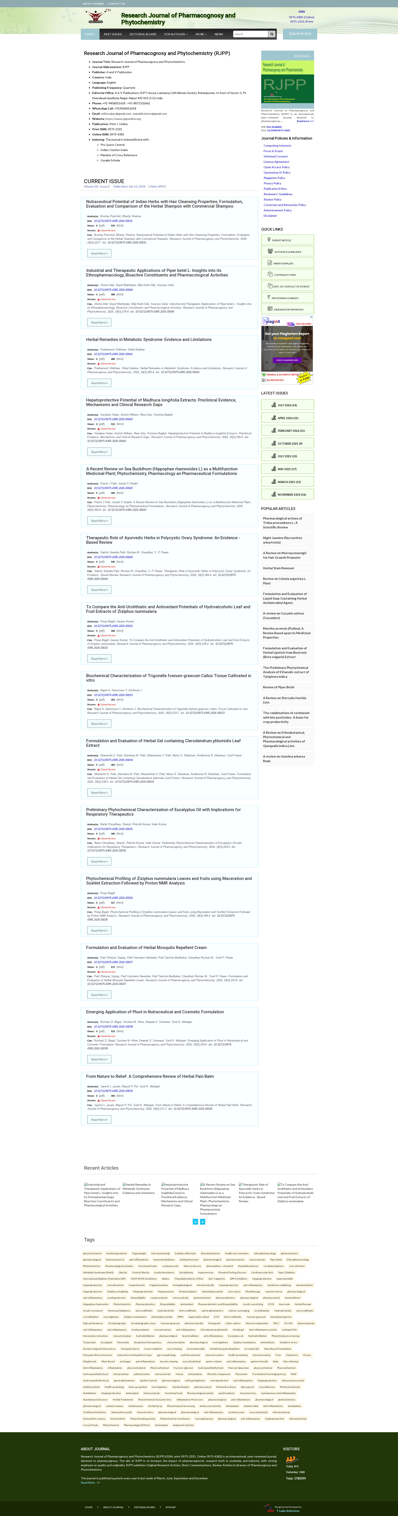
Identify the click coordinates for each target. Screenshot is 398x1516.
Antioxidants (268, 1342)
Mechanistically (205, 1285)
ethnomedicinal (281, 1412)
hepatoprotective (262, 1278)
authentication (142, 1373)
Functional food (173, 1393)
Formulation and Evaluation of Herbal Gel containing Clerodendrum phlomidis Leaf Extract (163, 743)
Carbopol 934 (289, 1329)
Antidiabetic (89, 1393)
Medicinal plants (188, 1291)
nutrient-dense (273, 1291)
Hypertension (206, 1272)
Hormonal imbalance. (119, 1310)
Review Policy (273, 199)
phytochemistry (289, 1253)
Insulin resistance (93, 1310)
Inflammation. (115, 1367)
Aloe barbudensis (210, 1253)
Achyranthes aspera (94, 1418)
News (219, 34)
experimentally (285, 1278)
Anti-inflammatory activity (263, 1329)
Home (89, 34)
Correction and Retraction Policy (285, 205)
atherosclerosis (192, 1265)
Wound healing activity (142, 1418)
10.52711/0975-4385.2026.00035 (113, 829)
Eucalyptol (106, 1342)
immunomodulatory (164, 1259)
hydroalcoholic (166, 1310)
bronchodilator (190, 1335)
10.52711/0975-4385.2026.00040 (113, 289)
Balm (275, 1361)
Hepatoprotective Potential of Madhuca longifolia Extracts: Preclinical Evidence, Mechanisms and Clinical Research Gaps (161, 402)
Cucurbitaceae (267, 1386)
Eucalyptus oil (235, 1335)
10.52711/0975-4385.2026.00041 (113, 354)
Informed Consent (276, 156)
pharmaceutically (194, 1323)
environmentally (196, 1348)
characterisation (214, 1354)
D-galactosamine (159, 1285)
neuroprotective (219, 1380)
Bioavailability (167, 1304)
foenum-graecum (256, 1316)
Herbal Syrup (155, 1405)
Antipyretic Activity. (183, 1425)
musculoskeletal (192, 1361)
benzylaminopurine (281, 1316)
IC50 (216, 1316)
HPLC (276, 1323)
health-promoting (238, 1354)
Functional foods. (147, 1265)
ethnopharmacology (265, 1253)
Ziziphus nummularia (135, 1316)
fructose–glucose (183, 1367)
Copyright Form (284, 274)
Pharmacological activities (119, 1265)
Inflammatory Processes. (190, 1399)
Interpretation (121, 1373)
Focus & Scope (273, 151)
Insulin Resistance (164, 1272)
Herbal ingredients (116, 1253)
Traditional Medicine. (94, 1412)
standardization (304, 1285)
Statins (165, 1278)
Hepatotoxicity (166, 1291)
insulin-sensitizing (253, 1304)
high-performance (93, 1323)
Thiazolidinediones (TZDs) (188, 1278)
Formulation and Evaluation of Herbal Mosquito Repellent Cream (146, 947)
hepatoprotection (228, 1285)
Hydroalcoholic (282, 1310)
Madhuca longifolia (117, 1291)
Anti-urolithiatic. (233, 1316)
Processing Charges (284, 298)
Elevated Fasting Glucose (232, 1272)
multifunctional (91, 1386)
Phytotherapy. (252, 1291)
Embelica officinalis (185, 1253)
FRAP (293, 1373)
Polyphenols (90, 1361)
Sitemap (171, 1507)
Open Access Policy (277, 167)
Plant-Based (108, 1361)
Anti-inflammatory (93, 1367)
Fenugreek (214, 1323)
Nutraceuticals (152, 1393)
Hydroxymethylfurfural (96, 1380)
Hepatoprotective (111, 1393)
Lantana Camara (114, 1405)
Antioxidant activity (212, 1291)
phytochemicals (306, 1323)
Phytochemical (111, 1425)
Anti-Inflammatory (273, 1405)
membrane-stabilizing (279, 1285)
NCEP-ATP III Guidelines (144, 1278)
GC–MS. (288, 1323)
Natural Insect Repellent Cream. (134, 1354)
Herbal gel (238, 1329)
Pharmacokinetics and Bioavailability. (218, 1304)
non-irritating (174, 1348)
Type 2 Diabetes (286, 1272)
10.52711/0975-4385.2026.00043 (113, 488)
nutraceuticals (257, 1259)
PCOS (271, 1304)
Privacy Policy (272, 183)
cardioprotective (116, 1297)
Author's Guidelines (287, 251)
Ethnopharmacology (298, 1259)
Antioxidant (186, 1304)
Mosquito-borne (130, 1348)
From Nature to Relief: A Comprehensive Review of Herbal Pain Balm (150, 1076)
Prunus (307, 1354)
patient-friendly (259, 1361)
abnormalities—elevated (219, 1265)
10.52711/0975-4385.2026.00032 (113, 626)
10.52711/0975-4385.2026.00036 (113, 897)
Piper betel (276, 1259)
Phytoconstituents (290, 1386)
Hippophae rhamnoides (96, 1304)
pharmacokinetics (225, 1297)
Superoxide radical (198, 1316)
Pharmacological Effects (137, 1425)
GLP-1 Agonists (216, 1278)
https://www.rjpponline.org (123, 118)
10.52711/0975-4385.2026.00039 (113, 1091)
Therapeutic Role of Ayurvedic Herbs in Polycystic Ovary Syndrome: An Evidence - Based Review (163, 540)
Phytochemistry (91, 1265)
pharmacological (92, 1259)
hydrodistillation (145, 1335)
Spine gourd (247, 1386)
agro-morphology (166, 1354)
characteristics (248, 1393)
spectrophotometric (212, 1310)
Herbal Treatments (123, 1399)
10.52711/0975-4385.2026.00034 (113, 760)
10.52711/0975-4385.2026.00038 (113, 1026)
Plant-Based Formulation (277, 1348)
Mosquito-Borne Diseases (97, 1354)
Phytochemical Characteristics (155, 1399)
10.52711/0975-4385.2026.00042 (113, 419)
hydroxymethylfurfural (210, 1367)
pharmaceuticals (235, 1259)
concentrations (162, 1329)
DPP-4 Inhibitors (239, 1278)
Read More (98, 253)
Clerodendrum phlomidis (214, 1329)
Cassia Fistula (90, 1425)
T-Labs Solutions (288, 1510)
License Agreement (276, 161)
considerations (115, 1285)
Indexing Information (288, 309)
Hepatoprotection (143, 1291)
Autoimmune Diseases (95, 1399)
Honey (179, 1373)
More (200, 34)
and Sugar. (125, 1361)
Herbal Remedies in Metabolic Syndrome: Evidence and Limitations (149, 339)
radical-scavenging (238, 1310)
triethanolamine (140, 1329)
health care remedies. (237, 1253)
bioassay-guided (138, 1386)
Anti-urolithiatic (188, 1310)
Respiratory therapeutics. (148, 1342)
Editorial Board (143, 34)
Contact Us (116, 3)
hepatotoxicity (137, 1285)
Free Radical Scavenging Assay (269, 1373)
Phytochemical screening (285, 1335)
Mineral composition (257, 1323)
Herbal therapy (303, 1304)
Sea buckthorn (293, 1297)
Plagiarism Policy (274, 178)
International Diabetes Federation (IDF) (104, 1278)
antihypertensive (189, 1259)
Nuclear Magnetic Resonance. (99, 1348)
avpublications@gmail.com (150, 113)
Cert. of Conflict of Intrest (291, 286)
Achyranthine (117, 1418)
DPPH (180, 1316)
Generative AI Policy (277, 172)
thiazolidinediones (248, 1265)
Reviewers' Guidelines (278, 194)
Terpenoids (89, 1342)
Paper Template (283, 263)
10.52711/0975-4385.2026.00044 (113, 557)
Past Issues (113, 34)
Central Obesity (140, 1272)
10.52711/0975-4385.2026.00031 (113, 221)
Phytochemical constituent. (175, 1418)
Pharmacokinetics (145, 1304)
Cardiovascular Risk (262, 1272)
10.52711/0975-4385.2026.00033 (113, 695)
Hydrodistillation (257, 1335)
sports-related (214, 1361)
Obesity (123, 1272)
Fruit (278, 1354)
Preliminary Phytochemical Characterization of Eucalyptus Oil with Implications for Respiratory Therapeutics (163, 812)
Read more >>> (305, 121)
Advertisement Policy (278, 210)
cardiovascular (170, 1265)
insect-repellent (153, 1348)
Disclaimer (270, 215)
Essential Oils (251, 1348)
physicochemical (92, 1253)
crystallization (261, 1310)
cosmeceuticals (159, 1297)
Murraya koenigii (160, 1253)
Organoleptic (139, 1253)
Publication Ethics (275, 188)
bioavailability (138, 1297)
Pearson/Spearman (238, 1367)
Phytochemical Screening (181, 1405)
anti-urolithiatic (144, 1310)
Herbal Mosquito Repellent (224, 1348)
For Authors (175, 34)
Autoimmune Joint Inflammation (278, 1393)
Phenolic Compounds (219, 1373)
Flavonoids (123, 1342)
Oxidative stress (289, 1342)
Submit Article (300, 33)
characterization (122, 1335)
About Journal (93, 3)
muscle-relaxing (169, 1361)
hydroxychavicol (115, 1259)
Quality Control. (148, 1380)
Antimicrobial (251, 1405)
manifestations (226, 1393)
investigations (111, 1316)
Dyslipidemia (186, 1272)
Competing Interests (277, 145)
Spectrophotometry (124, 1380)
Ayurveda (284, 1304)
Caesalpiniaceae (204, 1418)
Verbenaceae (135, 1405)
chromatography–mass (143, 1323)
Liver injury (234, 1291)
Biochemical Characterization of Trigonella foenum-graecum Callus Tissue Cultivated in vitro (168, 678)
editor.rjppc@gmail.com (116, 113)
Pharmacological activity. (200, 1393)
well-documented (190, 1354)
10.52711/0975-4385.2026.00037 (113, 962)
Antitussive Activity (210, 1405)
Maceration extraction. (95, 1335)
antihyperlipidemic (195, 1380)
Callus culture (233, 1323)
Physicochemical (159, 1367)
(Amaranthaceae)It (121, 1412)
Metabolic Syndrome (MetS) (98, 1272)
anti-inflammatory (138, 1259)
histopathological (182, 1285)
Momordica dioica (226, 1386)
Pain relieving (290, 1361)
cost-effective (297, 1265)
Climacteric (292, 1354)
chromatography (117, 1323)
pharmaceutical (271, 1297)
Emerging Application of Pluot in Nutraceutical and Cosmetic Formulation (155, 1011)
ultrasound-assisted (293, 1380)
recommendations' (273, 1265)
